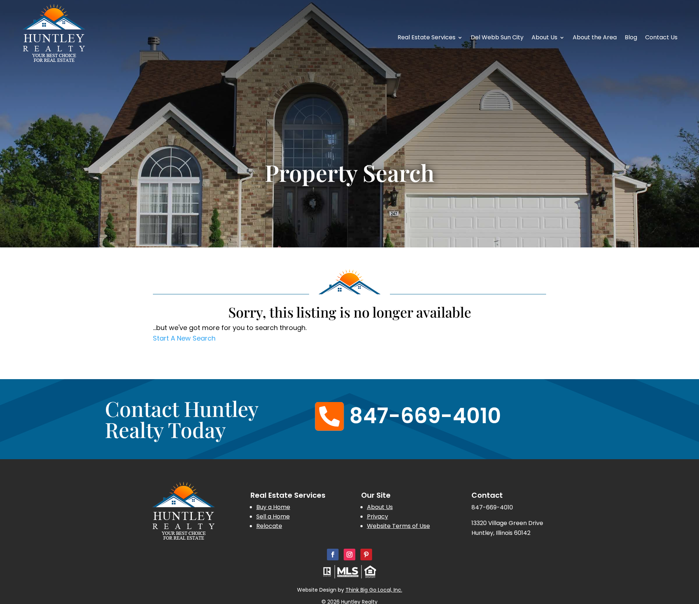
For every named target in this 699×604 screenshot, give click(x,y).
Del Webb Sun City (497, 38)
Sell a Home (273, 516)
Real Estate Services (426, 38)
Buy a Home (273, 507)
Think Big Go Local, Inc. (373, 589)
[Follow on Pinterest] (366, 554)
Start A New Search (184, 338)
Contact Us (661, 38)
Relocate (269, 526)
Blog (631, 38)
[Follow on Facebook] (333, 554)
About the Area (595, 38)
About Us (544, 38)
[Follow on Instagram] (349, 554)
